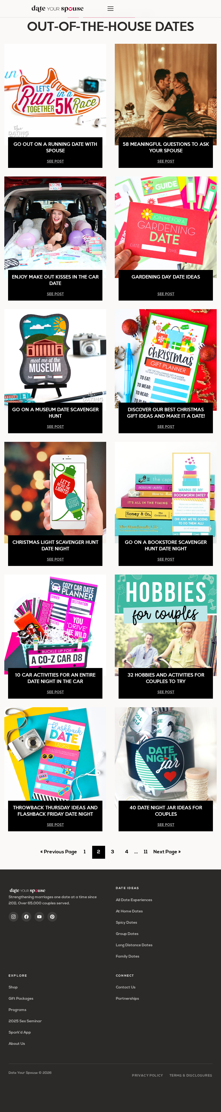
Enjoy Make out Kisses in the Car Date (55, 279)
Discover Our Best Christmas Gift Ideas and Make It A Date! (166, 412)
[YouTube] (39, 917)
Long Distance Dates (134, 945)
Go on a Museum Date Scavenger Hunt (55, 412)
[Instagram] (13, 917)
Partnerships (127, 999)
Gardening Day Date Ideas (166, 276)
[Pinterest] (52, 917)
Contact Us (126, 987)
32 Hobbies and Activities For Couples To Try (165, 677)
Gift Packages (21, 999)
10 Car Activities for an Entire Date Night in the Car (55, 677)
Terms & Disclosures (191, 1075)
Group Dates (127, 934)
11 (148, 854)
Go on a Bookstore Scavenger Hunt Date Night (166, 545)
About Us (17, 1044)
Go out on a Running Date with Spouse (55, 147)
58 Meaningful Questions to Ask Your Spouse (166, 147)
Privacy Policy (147, 1075)
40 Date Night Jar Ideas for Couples (166, 810)
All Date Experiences (134, 900)
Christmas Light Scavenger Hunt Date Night (55, 545)
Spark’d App (20, 1033)
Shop (13, 987)
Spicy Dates (126, 923)
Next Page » (167, 854)
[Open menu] (110, 8)
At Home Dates (129, 911)
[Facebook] (26, 917)
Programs (17, 1010)
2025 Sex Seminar (25, 1021)
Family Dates (127, 957)
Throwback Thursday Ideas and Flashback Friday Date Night (55, 810)
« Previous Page (58, 854)
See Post (55, 161)
